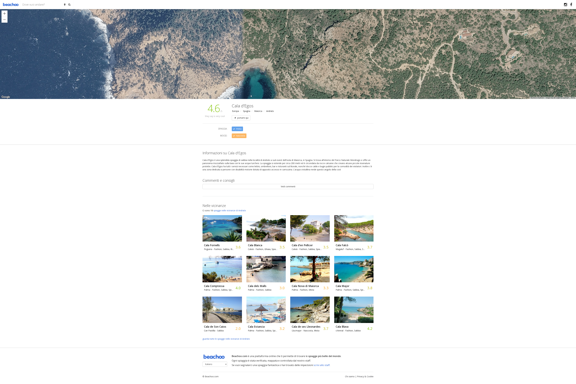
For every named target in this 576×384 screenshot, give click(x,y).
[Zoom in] (5, 13)
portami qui (242, 117)
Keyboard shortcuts (537, 98)
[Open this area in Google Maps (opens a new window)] (6, 97)
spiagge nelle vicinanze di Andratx (229, 210)
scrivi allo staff (322, 365)
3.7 (369, 247)
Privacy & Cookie (365, 376)
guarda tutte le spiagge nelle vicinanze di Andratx (226, 338)
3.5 (281, 247)
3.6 (238, 247)
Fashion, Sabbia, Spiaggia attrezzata (307, 249)
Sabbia (214, 330)
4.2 (369, 328)
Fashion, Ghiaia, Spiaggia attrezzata (263, 249)
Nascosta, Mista (305, 330)
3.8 (369, 287)
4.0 (238, 287)
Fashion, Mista (303, 289)
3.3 (325, 287)
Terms (573, 98)
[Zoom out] (5, 20)
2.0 (238, 328)
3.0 (281, 287)
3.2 (281, 328)
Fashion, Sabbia (259, 289)
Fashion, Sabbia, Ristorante (219, 249)
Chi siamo (350, 376)
